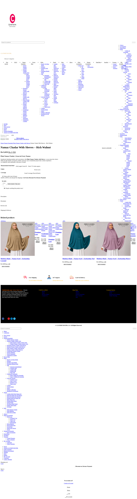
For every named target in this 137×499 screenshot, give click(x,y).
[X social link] (6, 318)
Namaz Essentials (124, 145)
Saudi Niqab (55, 92)
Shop (43, 293)
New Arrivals (79, 295)
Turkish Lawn (46, 99)
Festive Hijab (44, 109)
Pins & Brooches (125, 125)
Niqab (121, 201)
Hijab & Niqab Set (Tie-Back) (127, 215)
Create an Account (68, 483)
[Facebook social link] (3, 318)
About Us (111, 291)
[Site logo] (12, 40)
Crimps (43, 108)
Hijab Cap (80, 65)
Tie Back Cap (83, 68)
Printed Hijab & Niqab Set (56, 81)
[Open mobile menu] (68, 51)
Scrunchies (127, 128)
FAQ (110, 293)
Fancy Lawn (45, 102)
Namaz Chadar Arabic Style (126, 151)
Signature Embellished (47, 76)
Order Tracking (123, 67)
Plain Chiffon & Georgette (46, 90)
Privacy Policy (45, 294)
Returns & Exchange (114, 294)
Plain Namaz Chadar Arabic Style (128, 156)
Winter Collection (45, 112)
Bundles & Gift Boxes (12, 391)
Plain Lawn (47, 107)
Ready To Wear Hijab (12, 359)
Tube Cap (83, 75)
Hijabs (77, 291)
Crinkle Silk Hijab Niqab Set (127, 203)
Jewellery (122, 133)
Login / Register (8, 459)
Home (2, 143)
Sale (77, 297)
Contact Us (45, 295)
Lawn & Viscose (45, 97)
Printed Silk (47, 82)
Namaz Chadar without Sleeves (127, 169)
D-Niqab (127, 205)
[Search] (134, 42)
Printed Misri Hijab (55, 88)
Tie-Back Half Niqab (12, 404)
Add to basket (11, 184)
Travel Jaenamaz (125, 191)
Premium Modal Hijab (12, 364)
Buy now (18, 184)
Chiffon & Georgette (43, 86)
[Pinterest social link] (9, 318)
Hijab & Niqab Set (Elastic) (126, 211)
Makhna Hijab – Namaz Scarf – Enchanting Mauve (113, 258)
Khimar (43, 67)
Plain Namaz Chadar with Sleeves (26, 101)
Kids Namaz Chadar (64, 65)
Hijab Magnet (128, 123)
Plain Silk (46, 84)
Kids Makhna (64, 69)
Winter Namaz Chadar (127, 197)
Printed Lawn (46, 104)
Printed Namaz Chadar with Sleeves (127, 185)
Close (2, 463)
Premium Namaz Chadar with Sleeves (127, 181)
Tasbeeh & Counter (25, 120)
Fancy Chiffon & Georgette (46, 94)
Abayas (77, 293)
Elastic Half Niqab (55, 100)
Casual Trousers (115, 64)
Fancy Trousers (115, 67)
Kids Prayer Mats (63, 73)
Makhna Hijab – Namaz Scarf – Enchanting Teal (78, 258)
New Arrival (123, 199)
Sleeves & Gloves (126, 130)
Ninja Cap (83, 72)
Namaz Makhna (125, 173)
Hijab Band (83, 77)
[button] (6, 266)
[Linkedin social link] (11, 318)
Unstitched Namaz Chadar (127, 194)
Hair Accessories (90, 66)
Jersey (42, 111)
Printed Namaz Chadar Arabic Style (129, 163)
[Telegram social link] (14, 318)
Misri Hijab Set (56, 84)
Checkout (123, 65)
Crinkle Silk (47, 81)
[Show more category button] (128, 62)
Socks (126, 132)
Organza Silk (13, 368)
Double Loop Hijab (12, 362)
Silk (42, 74)
